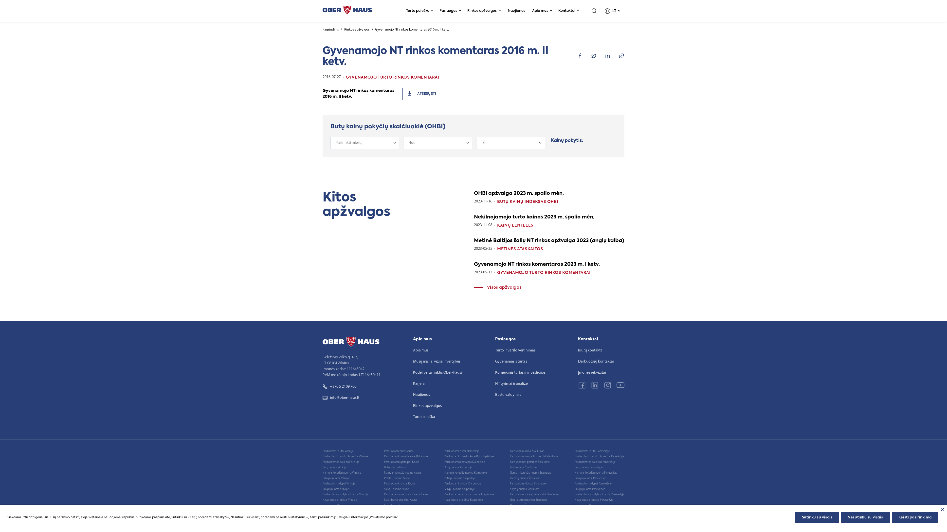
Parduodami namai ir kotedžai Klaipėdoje (469, 456)
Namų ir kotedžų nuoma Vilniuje (342, 472)
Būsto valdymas (508, 395)
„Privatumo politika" (383, 517)
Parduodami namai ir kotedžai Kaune (406, 456)
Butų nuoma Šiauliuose (523, 467)
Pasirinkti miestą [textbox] (349, 143)
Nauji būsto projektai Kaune (400, 500)
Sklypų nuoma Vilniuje (336, 489)
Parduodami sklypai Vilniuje (339, 483)
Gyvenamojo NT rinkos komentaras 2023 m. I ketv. (537, 264)
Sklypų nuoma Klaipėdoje (459, 489)
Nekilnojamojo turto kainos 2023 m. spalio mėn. (534, 217)
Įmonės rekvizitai (592, 373)
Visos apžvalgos (503, 288)
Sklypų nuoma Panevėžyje (590, 489)
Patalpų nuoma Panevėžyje (590, 478)
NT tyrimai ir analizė (511, 384)
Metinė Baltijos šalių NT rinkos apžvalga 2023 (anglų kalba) (549, 240)
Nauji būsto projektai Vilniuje (340, 500)
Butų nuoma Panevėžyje (589, 467)
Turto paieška (417, 11)
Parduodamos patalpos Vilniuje (341, 462)
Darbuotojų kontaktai (596, 362)
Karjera (419, 384)
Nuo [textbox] (412, 143)
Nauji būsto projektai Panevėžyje (594, 500)
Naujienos (516, 11)
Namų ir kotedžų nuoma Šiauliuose (530, 472)
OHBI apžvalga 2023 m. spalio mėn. (519, 193)
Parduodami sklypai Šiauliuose (528, 483)
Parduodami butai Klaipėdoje (461, 451)
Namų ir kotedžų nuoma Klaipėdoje (465, 472)
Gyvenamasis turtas (511, 362)
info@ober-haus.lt (344, 398)
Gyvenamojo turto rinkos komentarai (544, 273)
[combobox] (364, 143)
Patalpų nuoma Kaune (397, 478)
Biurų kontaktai (590, 350)
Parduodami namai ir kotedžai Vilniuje (345, 456)
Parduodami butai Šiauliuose (527, 451)
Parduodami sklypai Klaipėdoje (462, 483)
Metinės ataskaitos (520, 249)
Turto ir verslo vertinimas (515, 350)
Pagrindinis (331, 30)
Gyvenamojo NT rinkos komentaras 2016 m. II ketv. (358, 94)
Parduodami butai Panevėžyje (592, 451)
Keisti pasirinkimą (915, 517)
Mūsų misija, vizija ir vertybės (436, 362)
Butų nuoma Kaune (395, 467)
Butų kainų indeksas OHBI (527, 202)
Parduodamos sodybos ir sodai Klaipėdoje (469, 494)
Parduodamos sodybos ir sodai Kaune (406, 494)
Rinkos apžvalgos (482, 11)
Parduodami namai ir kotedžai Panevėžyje (599, 456)
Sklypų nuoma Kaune (396, 489)
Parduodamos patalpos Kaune (401, 462)
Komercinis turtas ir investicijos (520, 373)
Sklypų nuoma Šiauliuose (524, 489)
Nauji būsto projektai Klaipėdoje (463, 500)
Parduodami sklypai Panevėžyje (593, 483)
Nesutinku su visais (865, 517)
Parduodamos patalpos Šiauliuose (530, 462)
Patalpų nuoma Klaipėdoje (460, 478)
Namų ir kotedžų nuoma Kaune (402, 472)
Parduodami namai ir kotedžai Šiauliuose (534, 456)
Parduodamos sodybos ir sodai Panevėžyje (599, 494)
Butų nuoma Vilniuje (334, 467)
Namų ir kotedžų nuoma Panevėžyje (596, 472)
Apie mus (540, 11)
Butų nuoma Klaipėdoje (458, 467)
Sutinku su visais (817, 517)
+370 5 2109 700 (343, 387)
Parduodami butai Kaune (399, 451)
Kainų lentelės (515, 226)
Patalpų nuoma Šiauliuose (525, 478)
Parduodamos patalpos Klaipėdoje (464, 462)
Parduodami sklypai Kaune (399, 483)
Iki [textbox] (483, 143)
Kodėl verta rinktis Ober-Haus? (438, 373)
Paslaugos (448, 11)
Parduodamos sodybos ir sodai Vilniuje (345, 494)
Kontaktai (566, 11)
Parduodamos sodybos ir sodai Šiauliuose (534, 494)
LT (614, 11)
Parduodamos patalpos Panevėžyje (595, 462)
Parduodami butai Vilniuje (338, 451)
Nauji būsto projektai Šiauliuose (528, 500)
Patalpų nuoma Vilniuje (336, 478)
